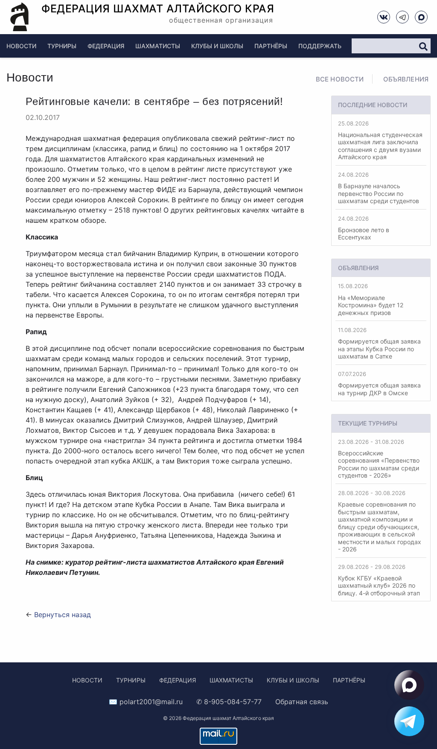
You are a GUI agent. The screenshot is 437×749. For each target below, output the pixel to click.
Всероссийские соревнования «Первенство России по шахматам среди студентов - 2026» (379, 458)
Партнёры (270, 46)
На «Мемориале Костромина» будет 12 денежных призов (370, 299)
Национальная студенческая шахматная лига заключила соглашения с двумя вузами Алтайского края (380, 140)
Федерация (105, 46)
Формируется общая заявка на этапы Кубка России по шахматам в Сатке (379, 343)
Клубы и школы (217, 46)
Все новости (340, 79)
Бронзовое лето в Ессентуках (363, 228)
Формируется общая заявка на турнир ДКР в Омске (379, 383)
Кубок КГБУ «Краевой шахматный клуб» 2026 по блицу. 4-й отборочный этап (379, 580)
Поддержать (319, 46)
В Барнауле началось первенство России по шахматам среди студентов (378, 187)
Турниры (61, 46)
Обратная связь (301, 701)
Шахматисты (157, 46)
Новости (21, 46)
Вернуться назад (62, 614)
